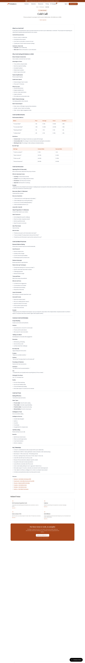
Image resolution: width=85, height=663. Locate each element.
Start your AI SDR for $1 (41, 535)
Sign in (66, 4)
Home (37, 7)
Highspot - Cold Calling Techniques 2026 (22, 479)
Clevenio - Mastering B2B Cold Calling (22, 483)
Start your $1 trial (73, 3)
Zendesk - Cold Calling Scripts (20, 487)
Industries (33, 4)
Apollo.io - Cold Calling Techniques (21, 489)
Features (26, 4)
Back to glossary (43, 19)
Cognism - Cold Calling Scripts (20, 485)
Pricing (47, 4)
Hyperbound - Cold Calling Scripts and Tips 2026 (24, 481)
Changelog (54, 4)
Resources (40, 4)
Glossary (42, 7)
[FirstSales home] (12, 4)
